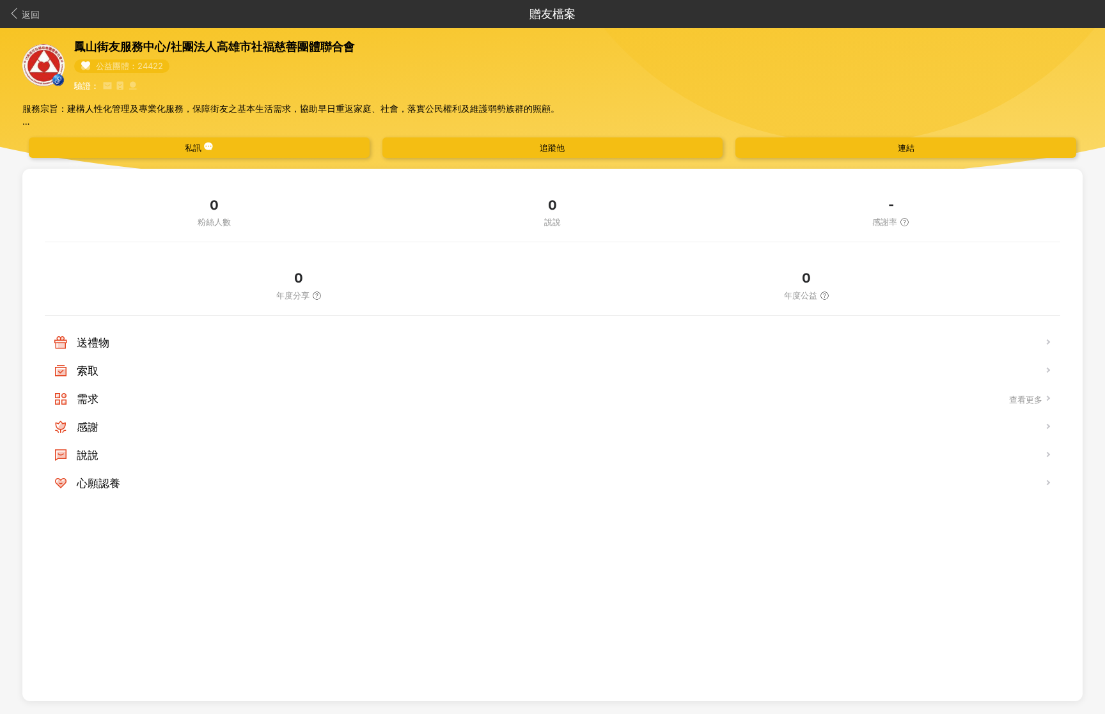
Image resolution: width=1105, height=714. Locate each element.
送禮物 (93, 342)
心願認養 (98, 483)
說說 (87, 455)
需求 (87, 398)
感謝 (87, 427)
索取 (87, 370)
